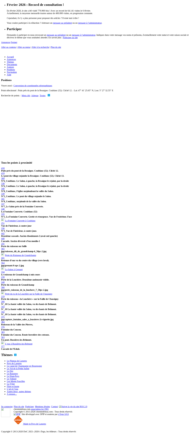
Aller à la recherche (40, 47)
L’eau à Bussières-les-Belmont (18, 344)
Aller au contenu (8, 47)
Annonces (5, 42)
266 (3, 301)
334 (3, 272)
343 (3, 306)
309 (3, 178)
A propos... (12, 394)
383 (3, 332)
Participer (29, 406)
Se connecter (7, 406)
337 (3, 204)
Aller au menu (23, 47)
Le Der (10, 371)
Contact (54, 406)
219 (3, 296)
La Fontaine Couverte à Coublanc (20, 220)
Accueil (10, 57)
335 (3, 214)
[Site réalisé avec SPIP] (17, 414)
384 (3, 322)
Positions (11, 69)
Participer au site (70, 37)
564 (3, 263)
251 (3, 223)
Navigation (12, 72)
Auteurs (10, 67)
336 (3, 228)
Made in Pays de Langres (34, 424)
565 (3, 249)
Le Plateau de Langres (17, 361)
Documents (12, 64)
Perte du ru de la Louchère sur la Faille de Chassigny (28, 294)
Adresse (34, 95)
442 (3, 233)
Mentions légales (42, 406)
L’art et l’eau (12, 389)
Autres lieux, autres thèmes (19, 391)
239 (3, 277)
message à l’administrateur (90, 23)
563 (3, 337)
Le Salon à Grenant (14, 269)
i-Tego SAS (63, 414)
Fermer (14, 42)
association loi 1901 (40, 409)
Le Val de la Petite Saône (18, 368)
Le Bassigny (12, 373)
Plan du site (56, 47)
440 (3, 238)
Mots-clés (26, 95)
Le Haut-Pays (13, 376)
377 (3, 346)
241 (3, 243)
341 (3, 199)
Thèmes (10, 62)
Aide (9, 74)
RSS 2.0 (83, 406)
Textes (42, 95)
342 (3, 312)
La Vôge (11, 384)
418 (3, 168)
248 (3, 209)
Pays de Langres (14, 363)
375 (3, 317)
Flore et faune (13, 386)
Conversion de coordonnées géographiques (32, 85)
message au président (62, 23)
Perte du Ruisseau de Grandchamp (20, 255)
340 (3, 188)
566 (3, 287)
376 (3, 327)
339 (3, 194)
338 (3, 183)
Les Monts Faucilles (16, 381)
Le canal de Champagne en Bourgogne (24, 366)
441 (3, 258)
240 (3, 282)
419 (3, 173)
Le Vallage (11, 379)
